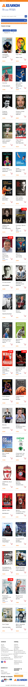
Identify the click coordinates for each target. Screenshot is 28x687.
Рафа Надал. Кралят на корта (7, 169)
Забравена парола (5, 673)
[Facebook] (2, 662)
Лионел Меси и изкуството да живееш (6, 341)
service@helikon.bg (5, 657)
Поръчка (16, 646)
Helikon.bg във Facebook (7, 659)
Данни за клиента (18, 650)
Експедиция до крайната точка (6, 568)
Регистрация (4, 672)
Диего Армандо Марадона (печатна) (20, 626)
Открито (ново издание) (20, 112)
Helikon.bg (4, 0)
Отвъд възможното (6, 539)
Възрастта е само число (19, 596)
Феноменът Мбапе (19, 340)
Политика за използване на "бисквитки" (7, 651)
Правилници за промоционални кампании (18, 662)
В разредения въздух (20, 539)
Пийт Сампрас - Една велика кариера (6, 141)
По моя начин (6, 282)
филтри (14, 30)
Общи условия (4, 649)
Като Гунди (5, 624)
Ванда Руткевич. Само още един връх (20, 569)
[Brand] (11, 4)
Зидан (4, 311)
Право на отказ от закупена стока (18, 657)
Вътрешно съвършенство (6, 596)
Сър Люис (19, 54)
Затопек (4, 83)
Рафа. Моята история (19, 140)
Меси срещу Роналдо (5, 368)
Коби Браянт (6, 396)
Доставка (16, 649)
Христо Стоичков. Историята (5, 255)
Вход (2, 670)
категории (7, 30)
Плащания (16, 647)
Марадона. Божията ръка (20, 283)
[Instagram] (5, 662)
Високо (4, 425)
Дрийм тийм (6, 510)
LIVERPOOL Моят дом (7, 482)
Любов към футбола (5, 226)
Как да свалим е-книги (19, 651)
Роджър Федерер (5, 112)
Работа (2, 646)
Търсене (16, 644)
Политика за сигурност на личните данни (7, 654)
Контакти (3, 647)
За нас (2, 644)
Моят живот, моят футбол (19, 197)
